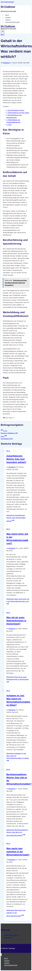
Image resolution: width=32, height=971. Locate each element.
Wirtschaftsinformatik (12, 22)
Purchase (4, 969)
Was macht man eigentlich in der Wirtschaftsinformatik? (18, 851)
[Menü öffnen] (3, 31)
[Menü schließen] (1, 954)
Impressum (8, 937)
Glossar (8, 20)
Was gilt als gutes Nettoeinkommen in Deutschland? (16, 620)
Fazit (8, 124)
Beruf (7, 15)
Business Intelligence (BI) (9, 432)
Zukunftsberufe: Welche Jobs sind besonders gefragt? (16, 459)
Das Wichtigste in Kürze (15, 110)
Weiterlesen (16, 518)
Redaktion (6, 63)
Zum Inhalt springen (7, 2)
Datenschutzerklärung (11, 935)
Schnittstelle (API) (7, 438)
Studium (8, 17)
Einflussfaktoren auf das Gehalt (17, 113)
